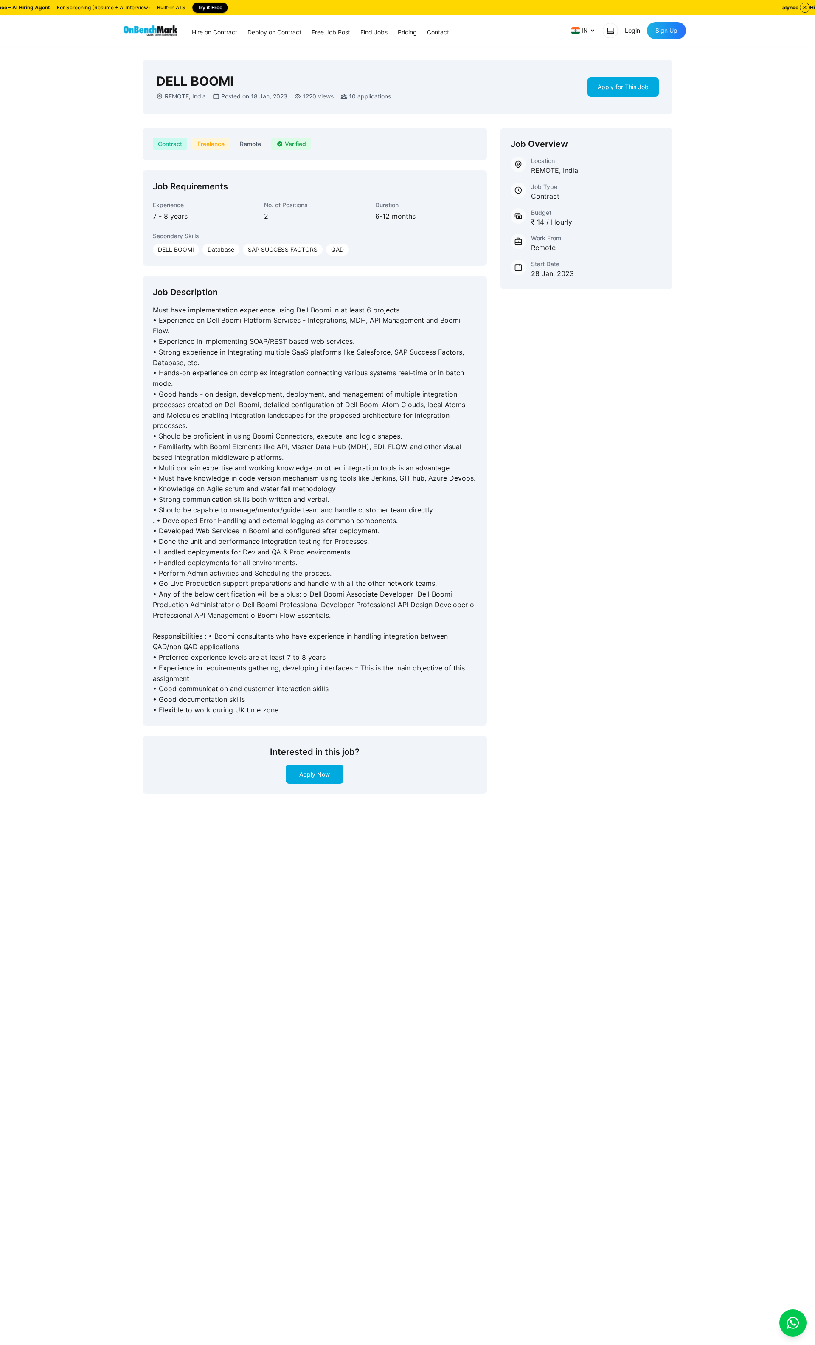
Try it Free (209, 7)
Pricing (407, 32)
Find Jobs (374, 32)
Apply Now (314, 774)
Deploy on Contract (274, 32)
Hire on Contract (214, 32)
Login (632, 30)
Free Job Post (331, 32)
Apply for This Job (623, 86)
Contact (438, 32)
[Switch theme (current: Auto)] (610, 30)
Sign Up (666, 30)
